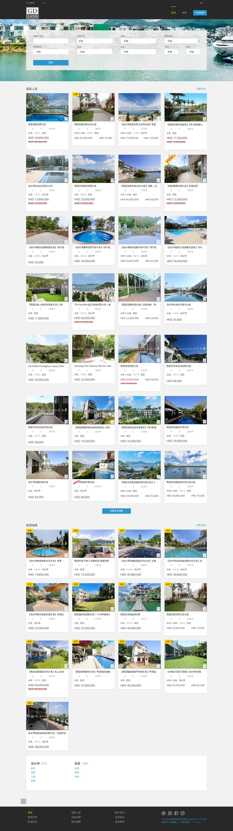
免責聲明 (119, 821)
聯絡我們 (32, 817)
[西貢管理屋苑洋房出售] (186, 410)
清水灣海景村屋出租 (84, 482)
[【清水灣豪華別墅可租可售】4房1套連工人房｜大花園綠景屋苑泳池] (93, 230)
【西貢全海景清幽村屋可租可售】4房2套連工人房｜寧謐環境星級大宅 (155, 482)
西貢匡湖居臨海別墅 (130, 614)
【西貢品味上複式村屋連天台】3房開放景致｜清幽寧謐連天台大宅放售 (63, 304)
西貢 (77, 763)
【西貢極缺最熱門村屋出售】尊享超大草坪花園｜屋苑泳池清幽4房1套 (155, 671)
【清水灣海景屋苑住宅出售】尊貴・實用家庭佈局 (52, 560)
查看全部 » (201, 88)
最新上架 (76, 812)
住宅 (33, 768)
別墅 (33, 772)
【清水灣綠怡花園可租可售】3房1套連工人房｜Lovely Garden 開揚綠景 (156, 247)
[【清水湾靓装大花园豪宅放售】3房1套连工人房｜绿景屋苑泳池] (186, 230)
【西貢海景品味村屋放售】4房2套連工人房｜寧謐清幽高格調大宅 (152, 427)
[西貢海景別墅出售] (47, 107)
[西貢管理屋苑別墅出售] (93, 169)
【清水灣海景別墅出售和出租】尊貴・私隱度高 (143, 124)
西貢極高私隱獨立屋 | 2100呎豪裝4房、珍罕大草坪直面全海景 (105, 614)
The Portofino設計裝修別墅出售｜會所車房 (95, 304)
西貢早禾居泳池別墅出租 (179, 365)
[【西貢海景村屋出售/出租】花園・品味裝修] (139, 169)
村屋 (33, 780)
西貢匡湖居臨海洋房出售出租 (181, 482)
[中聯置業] (32, 12)
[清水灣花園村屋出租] (47, 465)
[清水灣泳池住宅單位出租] (186, 287)
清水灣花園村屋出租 (38, 482)
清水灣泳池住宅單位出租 (179, 304)
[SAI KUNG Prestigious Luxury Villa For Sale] (47, 349)
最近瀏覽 (76, 821)
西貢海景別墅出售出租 (85, 124)
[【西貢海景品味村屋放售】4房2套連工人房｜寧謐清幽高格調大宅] (139, 410)
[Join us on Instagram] (170, 813)
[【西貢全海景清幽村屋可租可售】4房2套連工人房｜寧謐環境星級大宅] (139, 465)
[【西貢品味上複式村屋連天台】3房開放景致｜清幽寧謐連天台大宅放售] (47, 287)
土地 (33, 776)
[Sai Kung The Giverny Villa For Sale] (93, 349)
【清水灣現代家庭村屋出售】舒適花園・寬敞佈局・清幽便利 (58, 614)
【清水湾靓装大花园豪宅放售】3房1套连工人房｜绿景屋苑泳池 (198, 247)
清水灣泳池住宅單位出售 (40, 185)
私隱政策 (32, 821)
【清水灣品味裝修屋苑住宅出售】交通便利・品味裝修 (193, 560)
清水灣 (35, 763)
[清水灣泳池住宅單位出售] (47, 169)
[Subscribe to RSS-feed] (182, 813)
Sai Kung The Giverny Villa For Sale (92, 365)
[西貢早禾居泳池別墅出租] (186, 349)
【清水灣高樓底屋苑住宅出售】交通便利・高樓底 (144, 560)
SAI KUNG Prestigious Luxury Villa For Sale (50, 366)
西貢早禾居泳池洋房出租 (40, 427)
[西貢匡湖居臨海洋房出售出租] (186, 465)
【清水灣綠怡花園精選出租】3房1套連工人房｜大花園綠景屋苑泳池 (61, 247)
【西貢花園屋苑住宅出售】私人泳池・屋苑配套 (51, 671)
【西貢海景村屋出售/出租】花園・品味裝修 (141, 185)
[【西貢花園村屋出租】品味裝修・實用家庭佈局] (139, 287)
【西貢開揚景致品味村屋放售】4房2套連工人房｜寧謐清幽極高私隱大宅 (110, 427)
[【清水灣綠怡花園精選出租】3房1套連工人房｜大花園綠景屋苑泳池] (47, 230)
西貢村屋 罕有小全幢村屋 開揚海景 (91, 560)
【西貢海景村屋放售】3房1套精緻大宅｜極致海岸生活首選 (196, 124)
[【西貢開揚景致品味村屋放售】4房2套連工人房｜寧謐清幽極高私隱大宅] (93, 410)
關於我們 (119, 812)
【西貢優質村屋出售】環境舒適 (182, 185)
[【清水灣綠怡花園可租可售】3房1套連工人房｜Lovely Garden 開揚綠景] (139, 230)
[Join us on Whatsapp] (163, 813)
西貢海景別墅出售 (37, 124)
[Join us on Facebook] (176, 813)
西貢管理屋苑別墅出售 (85, 185)
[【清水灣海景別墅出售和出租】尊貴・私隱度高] (139, 107)
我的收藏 (76, 817)
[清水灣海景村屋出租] (93, 465)
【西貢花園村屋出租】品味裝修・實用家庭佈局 (143, 304)
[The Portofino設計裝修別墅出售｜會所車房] (93, 287)
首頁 (173, 12)
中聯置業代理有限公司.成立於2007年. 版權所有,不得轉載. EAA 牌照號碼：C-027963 (184, 821)
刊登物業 (200, 12)
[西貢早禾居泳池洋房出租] (47, 410)
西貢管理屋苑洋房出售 (178, 427)
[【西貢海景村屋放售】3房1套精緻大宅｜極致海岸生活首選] (186, 107)
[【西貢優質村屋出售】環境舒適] (186, 169)
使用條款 (119, 817)
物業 (184, 12)
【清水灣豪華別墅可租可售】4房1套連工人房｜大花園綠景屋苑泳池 (107, 247)
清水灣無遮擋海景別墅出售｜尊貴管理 (47, 733)
